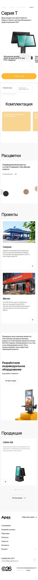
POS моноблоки (21, 7)
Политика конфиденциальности (27, 568)
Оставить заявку (19, 76)
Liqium (28, 570)
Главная (3, 7)
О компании (6, 525)
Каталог (12, 7)
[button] (15, 489)
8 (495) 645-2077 (7, 558)
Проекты (4, 537)
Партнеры (5, 533)
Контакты (5, 545)
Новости (4, 541)
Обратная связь (28, 517)
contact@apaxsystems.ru (9, 561)
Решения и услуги (8, 529)
